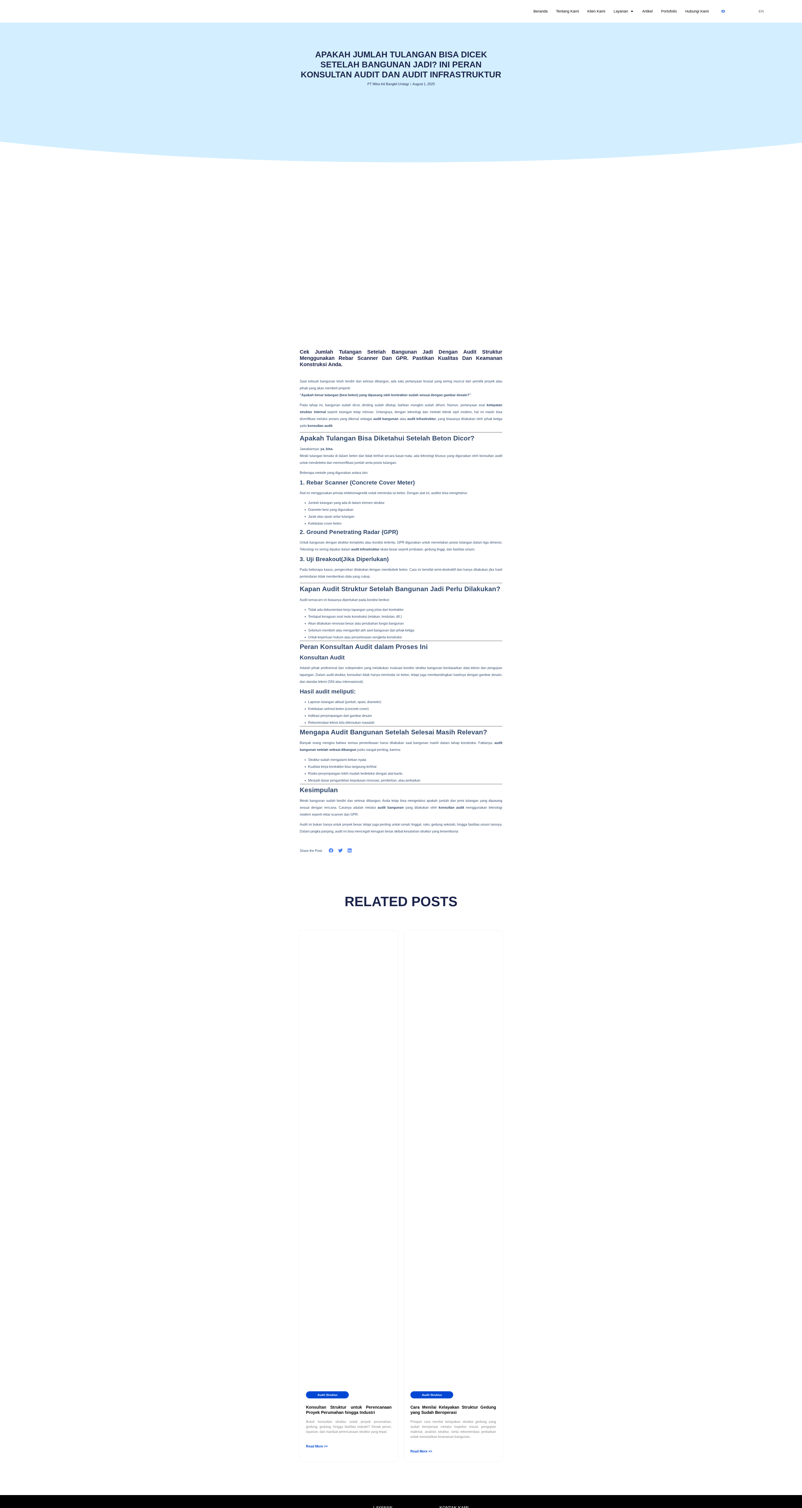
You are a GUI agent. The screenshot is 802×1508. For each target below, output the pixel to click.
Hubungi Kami (697, 11)
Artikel (647, 11)
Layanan (621, 11)
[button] (331, 850)
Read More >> (317, 1446)
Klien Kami (596, 11)
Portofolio (669, 11)
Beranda (540, 11)
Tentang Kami (567, 11)
